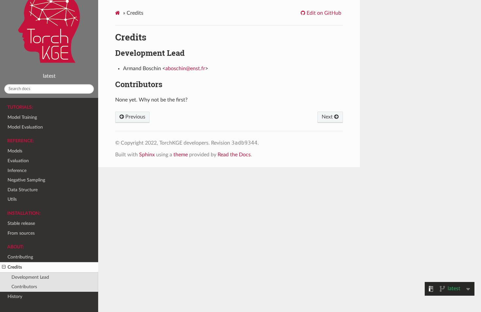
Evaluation (18, 160)
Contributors (24, 286)
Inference (17, 170)
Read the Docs (234, 154)
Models (15, 150)
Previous (134, 116)
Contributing (20, 257)
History (15, 296)
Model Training (22, 117)
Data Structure (23, 189)
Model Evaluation (25, 127)
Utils (12, 199)
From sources (21, 233)
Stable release (21, 223)
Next (328, 116)
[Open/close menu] (4, 267)
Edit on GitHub (323, 13)
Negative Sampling (26, 180)
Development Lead (30, 277)
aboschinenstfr (185, 68)
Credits (15, 267)
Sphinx (147, 154)
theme (180, 154)
